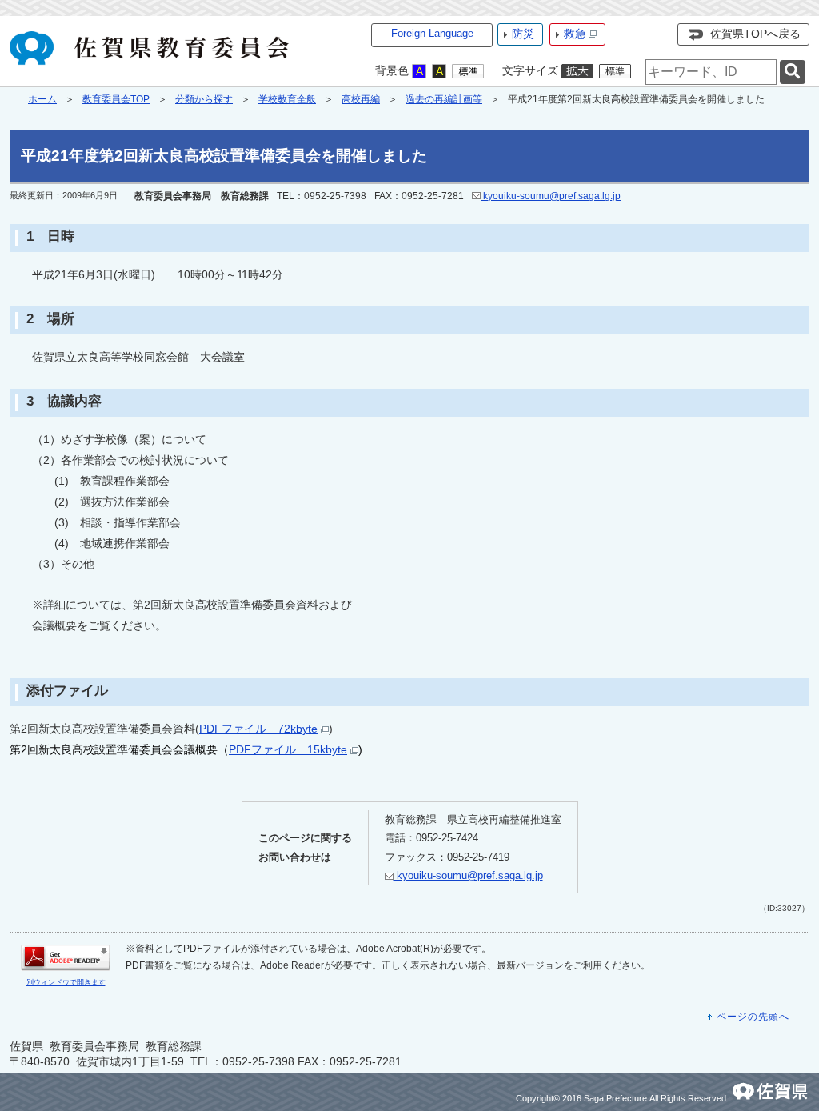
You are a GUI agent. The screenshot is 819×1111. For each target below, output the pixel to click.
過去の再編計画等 (444, 99)
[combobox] (711, 72)
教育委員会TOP (116, 99)
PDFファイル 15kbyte (288, 749)
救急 (575, 33)
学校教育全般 (287, 99)
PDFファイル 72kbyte (258, 728)
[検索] (792, 72)
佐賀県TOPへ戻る (755, 33)
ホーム (42, 99)
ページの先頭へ (753, 1016)
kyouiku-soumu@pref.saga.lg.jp (551, 196)
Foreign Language (432, 33)
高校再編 (361, 99)
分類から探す (204, 99)
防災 (523, 33)
